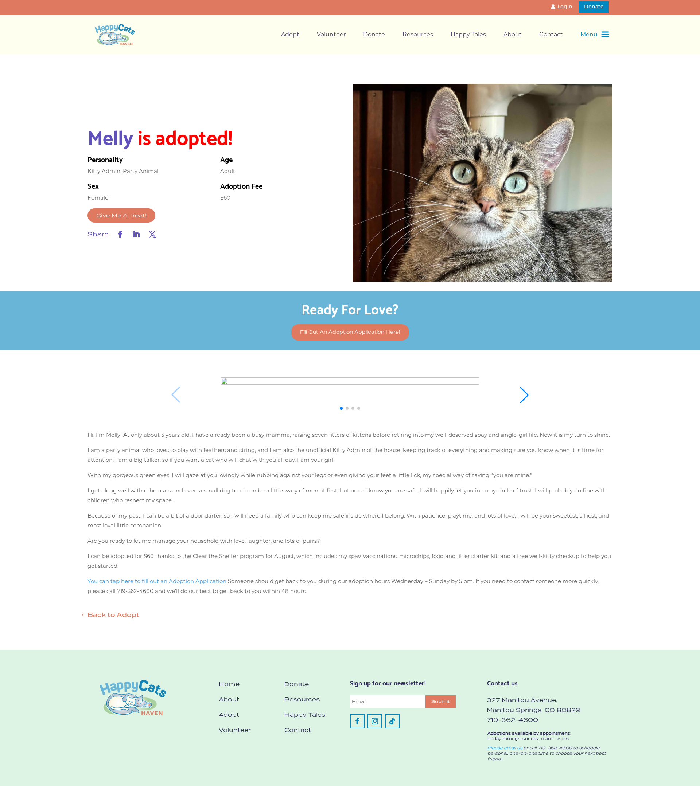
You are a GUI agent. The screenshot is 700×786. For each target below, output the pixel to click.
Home (229, 684)
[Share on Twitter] (152, 234)
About (512, 34)
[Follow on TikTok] (392, 721)
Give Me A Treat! (121, 215)
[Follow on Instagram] (375, 721)
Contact (551, 34)
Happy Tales (468, 34)
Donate (594, 7)
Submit (440, 701)
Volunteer (331, 34)
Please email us (504, 747)
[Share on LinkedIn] (136, 234)
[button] (341, 408)
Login (564, 7)
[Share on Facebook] (120, 234)
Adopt (290, 34)
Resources (417, 34)
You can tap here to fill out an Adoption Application (157, 581)
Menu (589, 34)
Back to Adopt (113, 615)
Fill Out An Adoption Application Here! (350, 332)
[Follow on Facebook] (357, 721)
